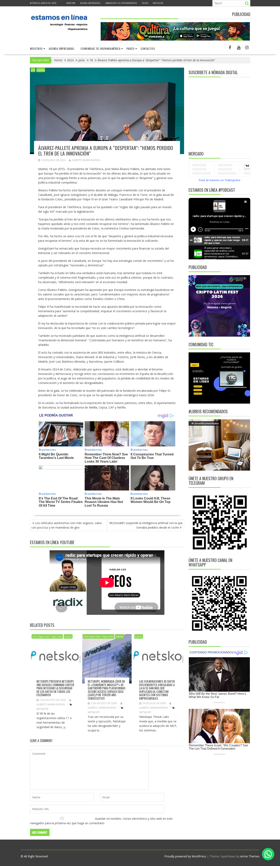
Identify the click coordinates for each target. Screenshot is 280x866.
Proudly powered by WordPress (185, 856)
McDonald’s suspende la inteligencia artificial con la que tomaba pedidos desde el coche (146, 525)
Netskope (42, 709)
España (40, 70)
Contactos (158, 3)
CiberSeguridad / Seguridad (47, 636)
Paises (145, 3)
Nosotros (70, 3)
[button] (268, 854)
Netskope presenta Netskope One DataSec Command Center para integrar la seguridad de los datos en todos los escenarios (55, 688)
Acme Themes (250, 856)
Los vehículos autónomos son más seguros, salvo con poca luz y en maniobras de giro (66, 525)
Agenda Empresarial (90, 3)
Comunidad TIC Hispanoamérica (121, 3)
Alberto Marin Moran (86, 160)
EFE (33, 70)
